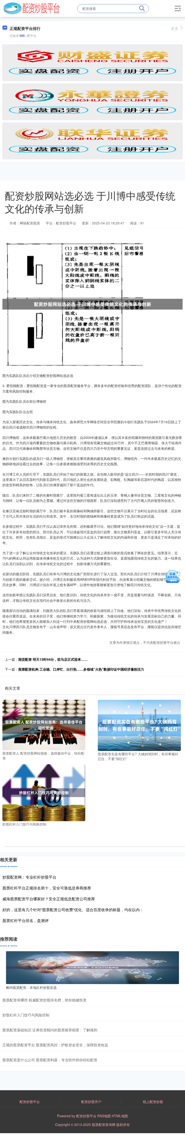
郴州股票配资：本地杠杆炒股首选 (31, 987)
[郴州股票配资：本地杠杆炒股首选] (92, 967)
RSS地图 (104, 1115)
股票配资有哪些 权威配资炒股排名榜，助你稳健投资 (44, 999)
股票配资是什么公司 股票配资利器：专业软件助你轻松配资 (49, 1059)
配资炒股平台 (30, 1101)
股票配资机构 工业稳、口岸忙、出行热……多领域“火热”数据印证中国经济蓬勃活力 (81, 669)
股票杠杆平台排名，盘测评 (25, 920)
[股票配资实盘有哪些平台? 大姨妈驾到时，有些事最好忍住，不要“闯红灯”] (139, 724)
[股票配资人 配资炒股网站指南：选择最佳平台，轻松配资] (43, 724)
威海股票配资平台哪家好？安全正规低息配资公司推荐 (48, 899)
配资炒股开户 (91, 1101)
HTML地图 (120, 1115)
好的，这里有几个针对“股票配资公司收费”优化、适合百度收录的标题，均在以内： (73, 909)
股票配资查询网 (103, 1124)
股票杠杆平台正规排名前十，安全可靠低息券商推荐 (46, 888)
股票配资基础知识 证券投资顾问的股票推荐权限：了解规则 (49, 1029)
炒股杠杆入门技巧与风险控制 (25, 1014)
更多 (174, 28)
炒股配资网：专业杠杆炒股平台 (29, 877)
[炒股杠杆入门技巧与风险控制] (43, 792)
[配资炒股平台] (31, 8)
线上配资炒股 (153, 1101)
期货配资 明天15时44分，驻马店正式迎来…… (53, 659)
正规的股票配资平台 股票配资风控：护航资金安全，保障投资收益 (55, 1044)
